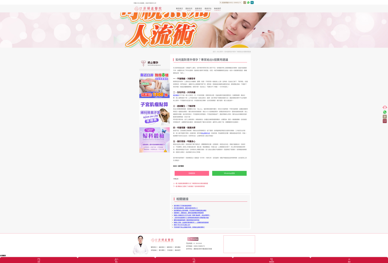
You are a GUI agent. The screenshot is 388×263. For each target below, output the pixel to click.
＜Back (175, 179)
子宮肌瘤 (169, 250)
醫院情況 (154, 247)
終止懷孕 (220, 51)
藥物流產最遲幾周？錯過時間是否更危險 (186, 220)
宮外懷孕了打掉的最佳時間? (183, 205)
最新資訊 (161, 247)
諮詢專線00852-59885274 (231, 2)
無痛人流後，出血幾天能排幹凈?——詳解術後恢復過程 (191, 222)
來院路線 (154, 250)
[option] (194, 30)
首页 (214, 51)
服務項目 (169, 247)
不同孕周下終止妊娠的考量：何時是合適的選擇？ (189, 227)
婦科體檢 (177, 247)
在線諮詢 (192, 173)
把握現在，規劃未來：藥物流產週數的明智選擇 (189, 213)
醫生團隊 (161, 250)
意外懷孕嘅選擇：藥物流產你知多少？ (186, 208)
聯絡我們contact (244, 2)
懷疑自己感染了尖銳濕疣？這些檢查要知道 (189, 186)
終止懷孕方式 (205, 133)
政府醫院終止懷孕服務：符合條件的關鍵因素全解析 (190, 210)
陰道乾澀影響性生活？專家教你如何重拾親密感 (190, 183)
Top (385, 121)
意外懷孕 (176, 95)
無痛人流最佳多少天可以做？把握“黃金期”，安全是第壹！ (192, 215)
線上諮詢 (385, 117)
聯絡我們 (177, 250)
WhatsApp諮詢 (229, 173)
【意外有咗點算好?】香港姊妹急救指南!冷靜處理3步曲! (191, 217)
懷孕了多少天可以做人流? (182, 225)
